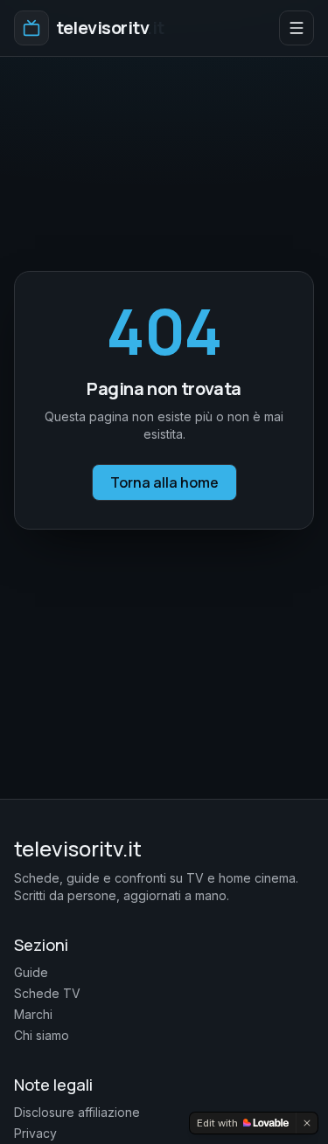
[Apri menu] (296, 27)
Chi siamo (41, 1035)
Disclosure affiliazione (77, 1112)
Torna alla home (164, 482)
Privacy (35, 1133)
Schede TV (47, 993)
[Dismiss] (307, 1123)
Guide (31, 972)
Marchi (33, 1014)
